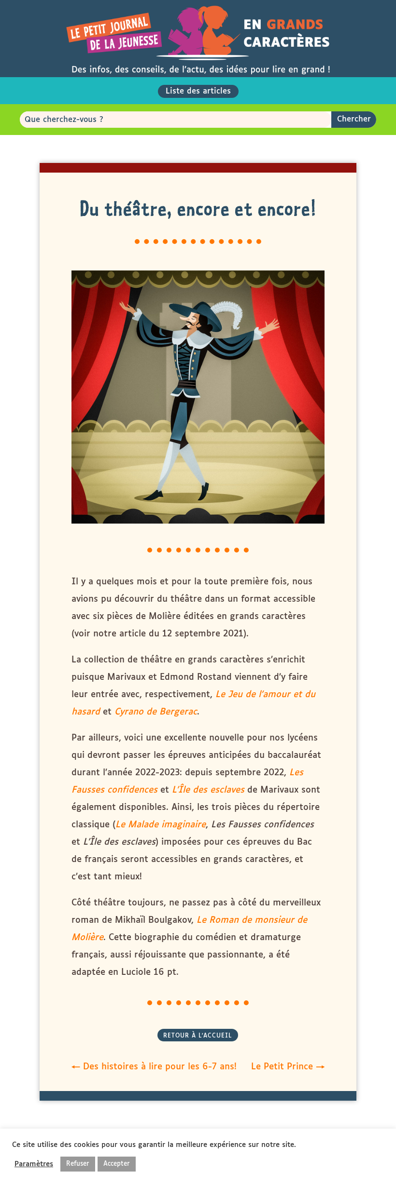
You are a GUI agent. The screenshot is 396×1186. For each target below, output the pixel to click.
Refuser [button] (77, 1164)
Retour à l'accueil (197, 1036)
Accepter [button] (116, 1164)
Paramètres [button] (33, 1164)
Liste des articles (198, 91)
